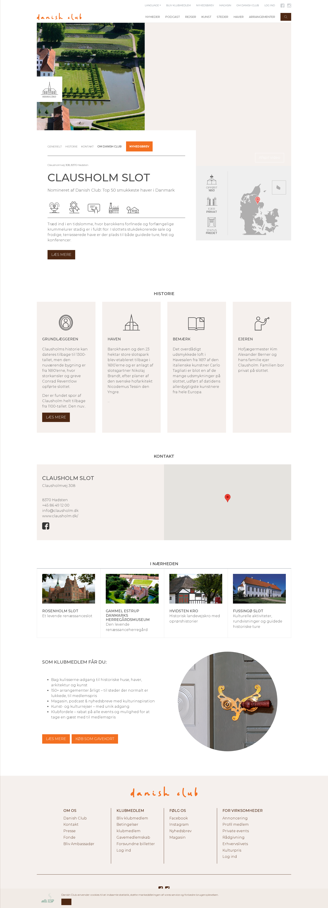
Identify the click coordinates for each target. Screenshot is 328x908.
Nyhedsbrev (139, 146)
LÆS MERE (56, 739)
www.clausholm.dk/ (60, 516)
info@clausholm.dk (60, 511)
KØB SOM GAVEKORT (94, 739)
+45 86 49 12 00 (55, 505)
